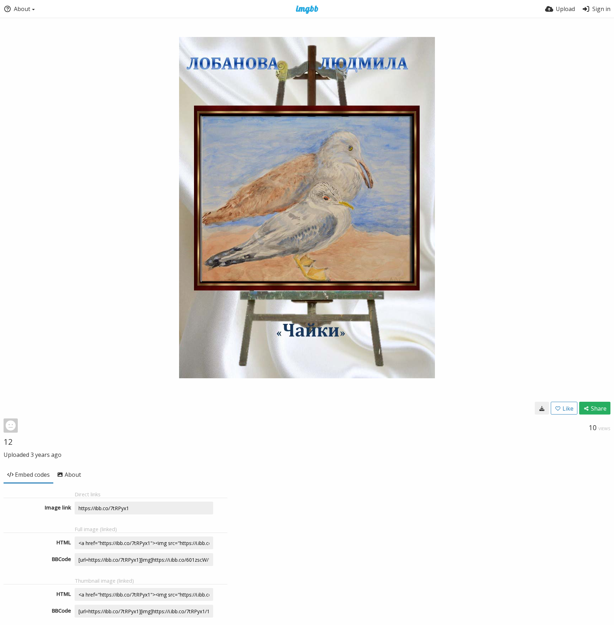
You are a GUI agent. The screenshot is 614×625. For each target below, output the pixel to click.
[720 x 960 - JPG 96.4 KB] (542, 408)
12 (8, 441)
